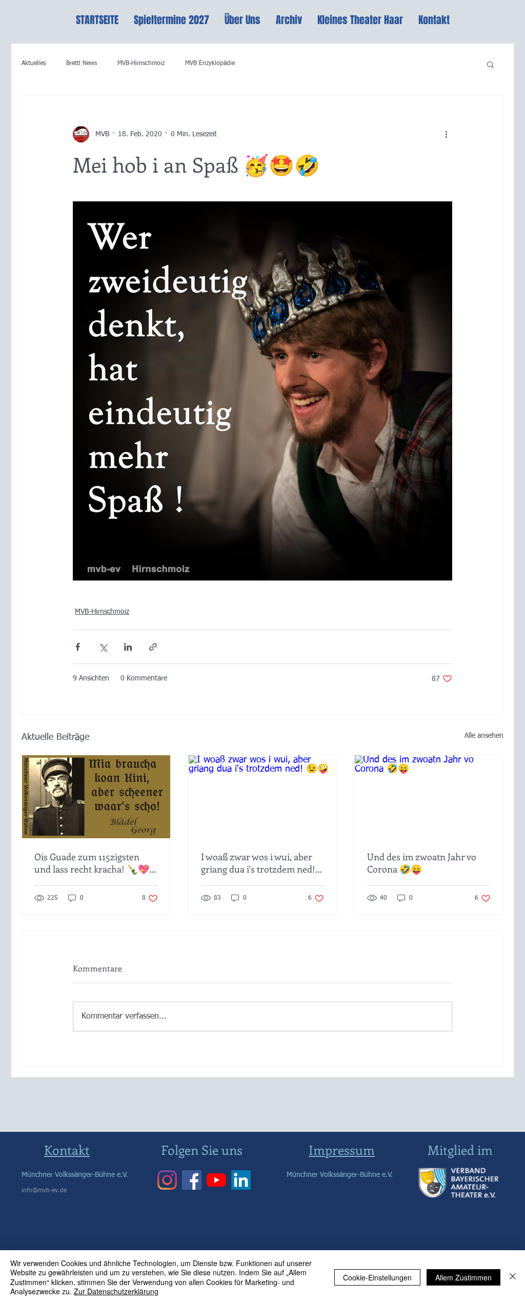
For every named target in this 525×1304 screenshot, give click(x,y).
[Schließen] (513, 1277)
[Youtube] (216, 1180)
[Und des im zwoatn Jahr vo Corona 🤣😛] (429, 796)
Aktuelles (34, 63)
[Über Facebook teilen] (78, 647)
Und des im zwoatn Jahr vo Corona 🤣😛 (421, 863)
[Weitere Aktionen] (446, 134)
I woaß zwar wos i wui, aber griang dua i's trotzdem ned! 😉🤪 (258, 863)
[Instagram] (167, 1180)
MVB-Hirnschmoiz (141, 63)
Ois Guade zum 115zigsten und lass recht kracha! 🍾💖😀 (91, 863)
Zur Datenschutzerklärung (116, 1291)
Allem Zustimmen (463, 1277)
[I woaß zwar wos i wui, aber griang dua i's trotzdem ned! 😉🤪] (263, 796)
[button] (490, 64)
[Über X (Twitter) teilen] (103, 647)
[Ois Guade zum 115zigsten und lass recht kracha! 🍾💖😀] (96, 796)
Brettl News (81, 63)
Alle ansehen (484, 735)
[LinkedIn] (241, 1180)
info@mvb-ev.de (44, 1191)
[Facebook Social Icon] (191, 1180)
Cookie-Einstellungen (377, 1277)
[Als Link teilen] (153, 647)
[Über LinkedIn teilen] (128, 647)
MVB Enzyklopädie (210, 63)
